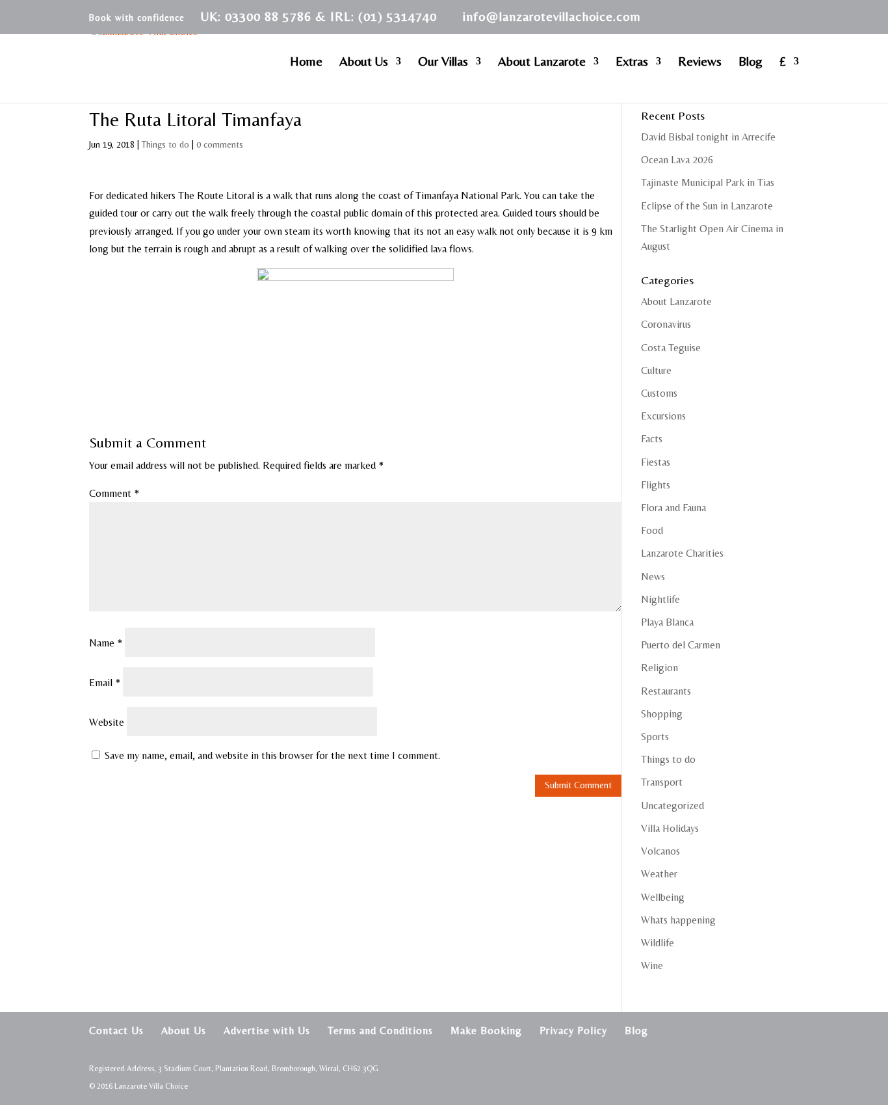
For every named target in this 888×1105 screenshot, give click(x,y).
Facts (651, 439)
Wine (652, 965)
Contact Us (116, 1030)
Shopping (662, 714)
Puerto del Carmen (680, 645)
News (653, 576)
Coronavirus (666, 324)
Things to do (165, 144)
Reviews (700, 62)
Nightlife (660, 599)
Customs (659, 393)
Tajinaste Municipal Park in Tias (707, 182)
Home (306, 62)
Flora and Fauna (673, 507)
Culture (656, 370)
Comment (114, 493)
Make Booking (486, 1030)
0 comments (219, 144)
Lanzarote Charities (682, 553)
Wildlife (657, 943)
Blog (750, 62)
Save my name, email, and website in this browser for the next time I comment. (272, 755)
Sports (655, 736)
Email (104, 682)
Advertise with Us (267, 1030)
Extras (632, 62)
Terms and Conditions (380, 1030)
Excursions (663, 416)
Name (105, 643)
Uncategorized (672, 805)
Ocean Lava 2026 (677, 159)
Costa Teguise (671, 347)
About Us (363, 62)
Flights (655, 485)
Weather (659, 874)
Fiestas (655, 462)
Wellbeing (663, 897)
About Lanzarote (542, 62)
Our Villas (443, 62)
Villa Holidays (670, 828)
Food (652, 530)
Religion (659, 667)
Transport (662, 782)
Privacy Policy (573, 1030)
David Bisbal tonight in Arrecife (708, 137)
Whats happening (678, 920)
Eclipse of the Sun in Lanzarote (707, 206)
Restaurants (666, 691)
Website (106, 722)
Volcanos (660, 851)
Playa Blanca (667, 622)
